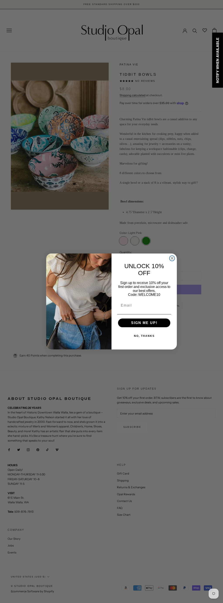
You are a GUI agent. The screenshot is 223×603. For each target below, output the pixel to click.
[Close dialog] (172, 258)
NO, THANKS (144, 335)
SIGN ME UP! (144, 323)
